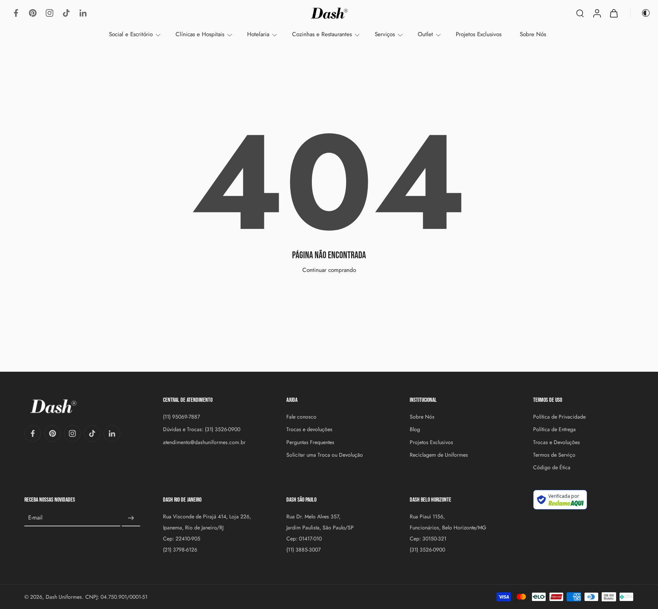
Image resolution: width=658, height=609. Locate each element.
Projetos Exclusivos (478, 34)
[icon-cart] (613, 13)
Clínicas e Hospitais (200, 34)
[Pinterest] (32, 13)
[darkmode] (640, 13)
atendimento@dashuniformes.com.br (204, 442)
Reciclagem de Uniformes (439, 455)
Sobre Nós (533, 34)
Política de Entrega (554, 429)
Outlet (425, 34)
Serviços (385, 34)
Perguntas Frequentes (310, 442)
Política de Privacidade (559, 416)
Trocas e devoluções (309, 429)
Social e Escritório (131, 34)
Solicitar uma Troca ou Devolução (324, 455)
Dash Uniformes (64, 597)
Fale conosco (301, 416)
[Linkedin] (83, 13)
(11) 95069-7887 (181, 416)
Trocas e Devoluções (556, 442)
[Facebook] (16, 13)
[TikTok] (66, 13)
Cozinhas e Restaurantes (322, 34)
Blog (415, 429)
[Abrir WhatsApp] (639, 589)
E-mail (35, 518)
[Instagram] (49, 13)
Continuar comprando (329, 270)
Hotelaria (258, 34)
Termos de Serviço (554, 455)
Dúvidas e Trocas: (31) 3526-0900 (201, 429)
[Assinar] (131, 518)
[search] (580, 13)
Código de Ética (551, 467)
